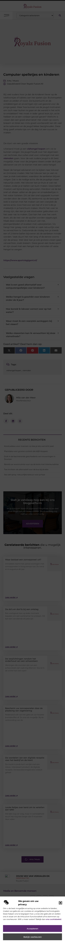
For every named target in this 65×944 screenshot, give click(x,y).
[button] (60, 902)
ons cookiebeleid (53, 919)
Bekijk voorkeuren (32, 937)
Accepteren (32, 928)
